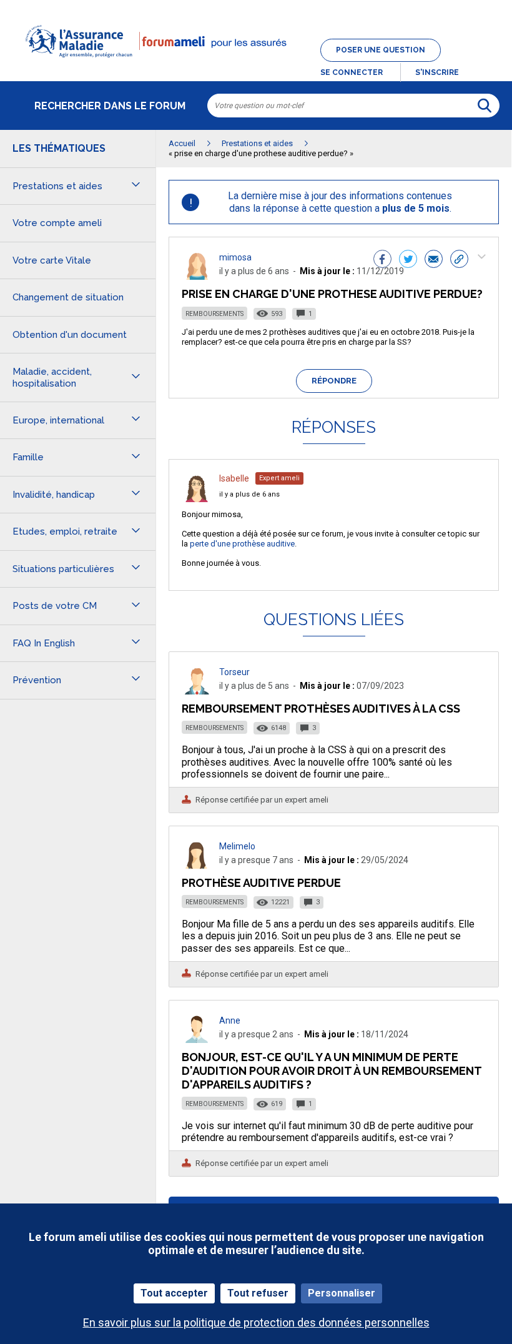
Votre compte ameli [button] (57, 223)
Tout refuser (257, 1293)
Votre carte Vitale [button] (51, 260)
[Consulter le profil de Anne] (197, 1039)
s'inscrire (437, 72)
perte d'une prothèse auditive (242, 543)
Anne (229, 1020)
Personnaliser (341, 1293)
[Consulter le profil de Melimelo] (197, 865)
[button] (256, 65)
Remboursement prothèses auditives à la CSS (321, 708)
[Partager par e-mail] (434, 260)
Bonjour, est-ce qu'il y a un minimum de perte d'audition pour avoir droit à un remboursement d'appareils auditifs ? (331, 1070)
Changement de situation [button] (68, 297)
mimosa (235, 257)
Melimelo (237, 846)
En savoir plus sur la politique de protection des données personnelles (256, 1322)
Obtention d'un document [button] (69, 334)
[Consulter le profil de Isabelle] (197, 499)
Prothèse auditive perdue (261, 882)
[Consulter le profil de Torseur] (197, 691)
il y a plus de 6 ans (249, 494)
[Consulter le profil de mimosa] (197, 276)
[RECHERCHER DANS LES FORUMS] (485, 105)
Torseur (234, 672)
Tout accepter (174, 1293)
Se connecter (351, 72)
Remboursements (214, 313)
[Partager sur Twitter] (408, 260)
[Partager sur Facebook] (382, 260)
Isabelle (234, 478)
